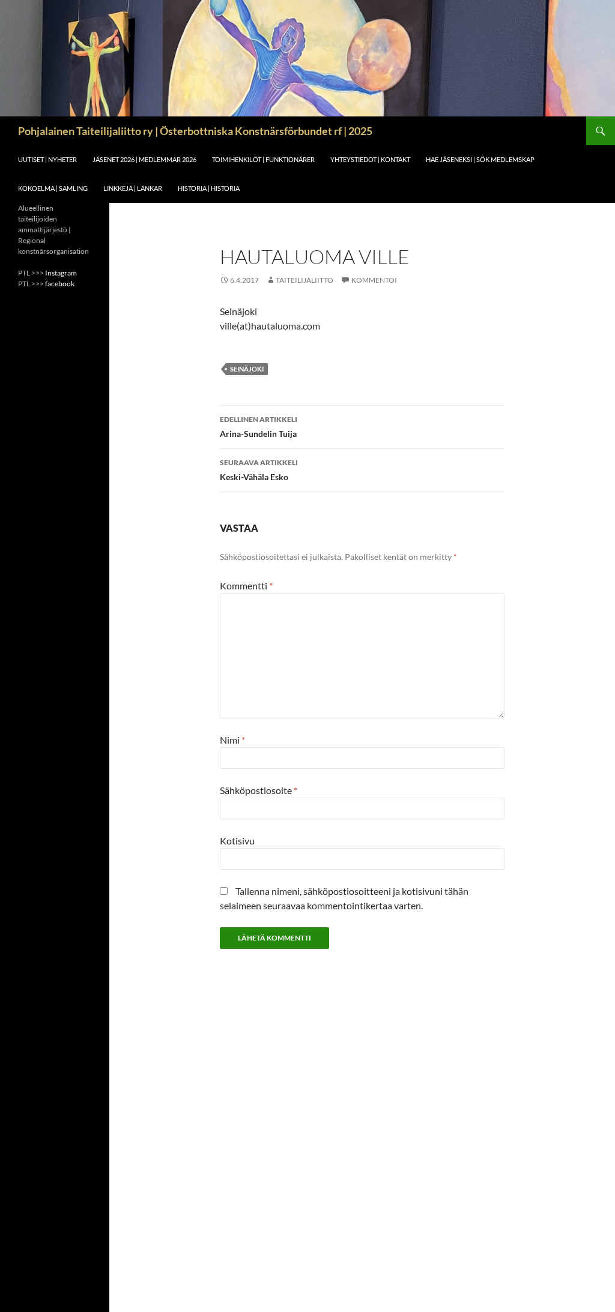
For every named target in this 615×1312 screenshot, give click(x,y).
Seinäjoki (247, 369)
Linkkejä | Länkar (132, 188)
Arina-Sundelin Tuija (258, 427)
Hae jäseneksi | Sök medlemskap (480, 159)
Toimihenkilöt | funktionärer (263, 159)
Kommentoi (374, 279)
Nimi (232, 739)
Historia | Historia (209, 188)
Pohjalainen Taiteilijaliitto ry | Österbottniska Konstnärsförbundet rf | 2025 (195, 130)
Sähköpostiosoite (258, 790)
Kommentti (246, 585)
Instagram (61, 272)
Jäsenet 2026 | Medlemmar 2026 (144, 159)
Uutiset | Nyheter (47, 159)
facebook (59, 283)
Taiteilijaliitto (304, 279)
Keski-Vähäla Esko (259, 470)
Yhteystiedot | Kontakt (370, 159)
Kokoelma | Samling (53, 188)
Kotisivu (237, 840)
